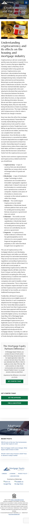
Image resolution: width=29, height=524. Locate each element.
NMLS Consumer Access (17, 499)
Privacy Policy (22, 473)
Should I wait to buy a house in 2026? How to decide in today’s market (14, 454)
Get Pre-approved (14, 397)
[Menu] (26, 2)
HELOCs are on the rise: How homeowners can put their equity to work (14, 443)
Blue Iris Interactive (14, 514)
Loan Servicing (14, 476)
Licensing (12, 473)
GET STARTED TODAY (14, 381)
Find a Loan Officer (14, 403)
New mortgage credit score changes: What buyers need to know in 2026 (14, 448)
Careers (4, 473)
